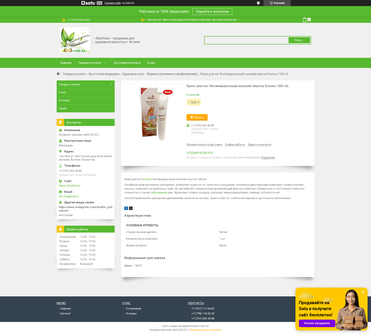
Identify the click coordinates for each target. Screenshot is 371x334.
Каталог (65, 313)
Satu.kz (204, 326)
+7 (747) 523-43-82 (203, 318)
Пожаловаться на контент (206, 329)
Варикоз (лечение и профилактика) (172, 74)
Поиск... (299, 40)
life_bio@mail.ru (69, 196)
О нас (151, 62)
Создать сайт (113, 3)
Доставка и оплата (127, 62)
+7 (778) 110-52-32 (203, 313)
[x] (130, 209)
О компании (133, 308)
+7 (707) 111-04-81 (203, 308)
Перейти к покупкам (212, 11)
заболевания (158, 192)
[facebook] (126, 209)
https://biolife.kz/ (70, 185)
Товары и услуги (89, 62)
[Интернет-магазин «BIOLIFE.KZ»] (75, 40)
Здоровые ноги (133, 74)
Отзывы (64, 100)
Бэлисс (147, 179)
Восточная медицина (104, 74)
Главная (65, 62)
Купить (199, 117)
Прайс (63, 108)
